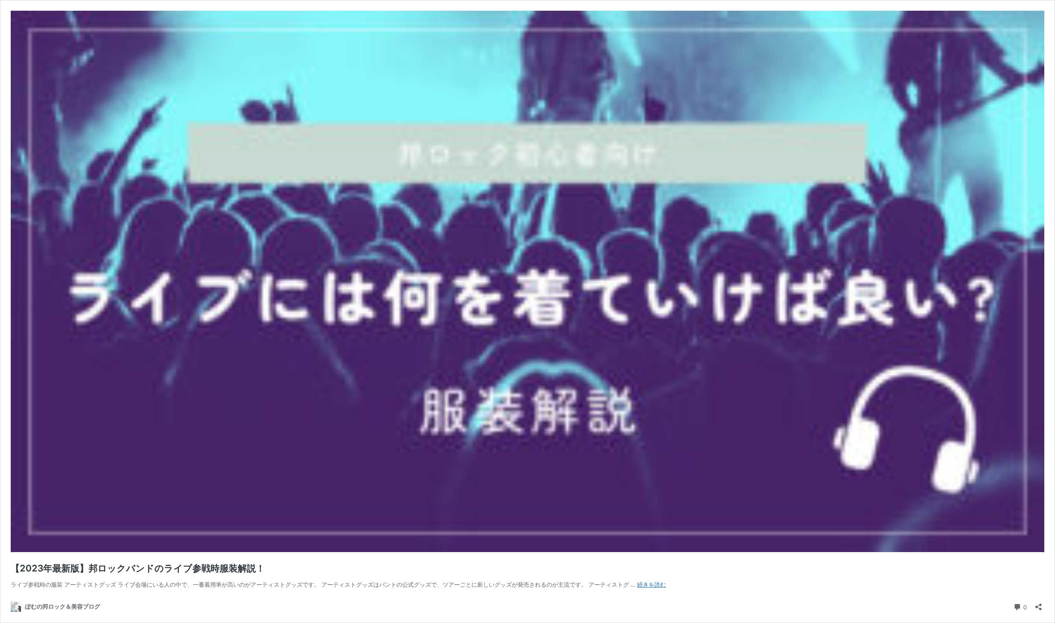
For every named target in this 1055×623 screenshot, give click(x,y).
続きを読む (651, 584)
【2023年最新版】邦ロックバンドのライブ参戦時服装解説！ (138, 568)
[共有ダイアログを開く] (1038, 604)
